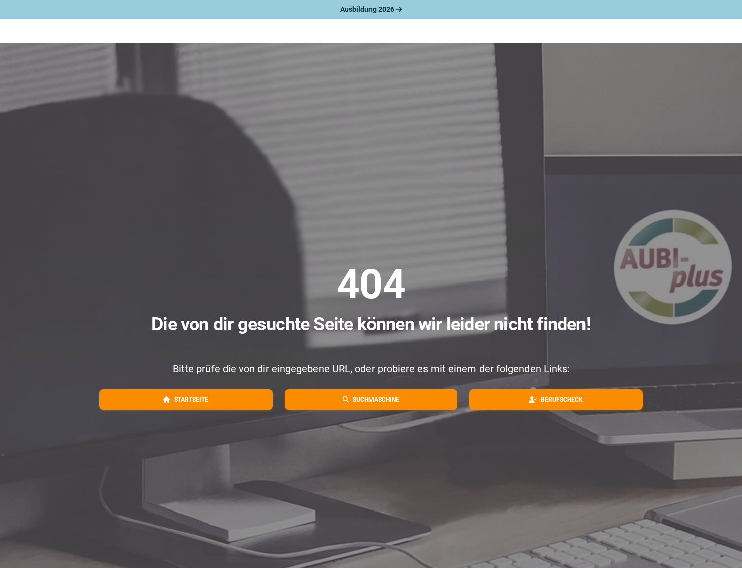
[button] (186, 399)
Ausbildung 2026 (368, 9)
